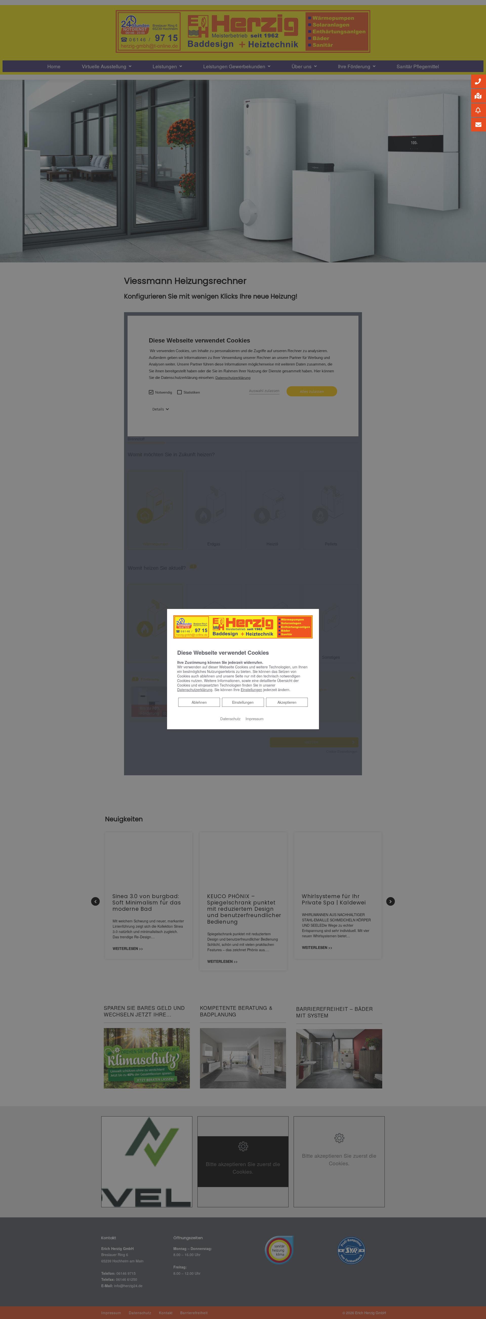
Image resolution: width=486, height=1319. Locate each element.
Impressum (255, 718)
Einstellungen (243, 702)
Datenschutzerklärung (194, 689)
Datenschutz (230, 718)
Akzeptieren (286, 702)
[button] (478, 81)
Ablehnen (199, 702)
